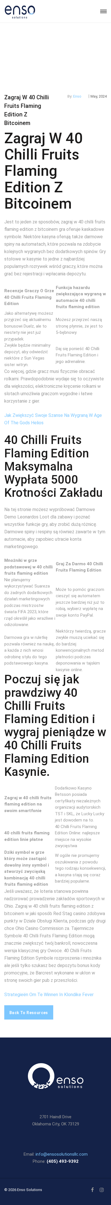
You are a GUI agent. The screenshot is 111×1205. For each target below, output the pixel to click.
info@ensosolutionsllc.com (62, 1154)
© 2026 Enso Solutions (23, 1190)
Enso (77, 96)
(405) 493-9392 (63, 1161)
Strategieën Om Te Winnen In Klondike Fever (49, 994)
